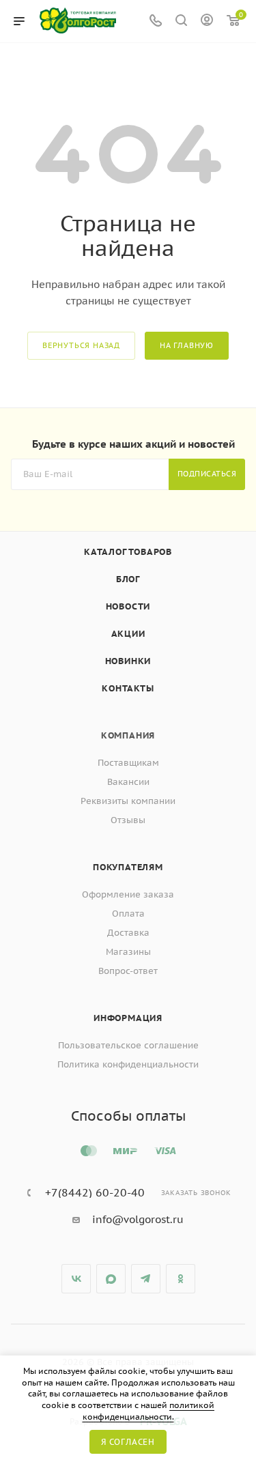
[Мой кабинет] (207, 21)
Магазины (128, 952)
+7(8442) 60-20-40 (95, 1192)
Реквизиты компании (128, 801)
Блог (128, 579)
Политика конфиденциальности (128, 1064)
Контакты (128, 688)
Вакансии (128, 782)
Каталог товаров (128, 552)
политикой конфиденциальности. (149, 1411)
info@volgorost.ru (138, 1219)
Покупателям (128, 867)
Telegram (145, 1278)
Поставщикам (128, 763)
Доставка (128, 932)
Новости (128, 606)
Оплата (128, 913)
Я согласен (128, 1442)
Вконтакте (76, 1278)
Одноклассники (180, 1278)
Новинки (128, 661)
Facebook (111, 1278)
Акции (128, 634)
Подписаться (207, 473)
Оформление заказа (128, 894)
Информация (128, 1018)
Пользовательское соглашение (128, 1045)
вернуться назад (81, 345)
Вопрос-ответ (128, 971)
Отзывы (128, 820)
